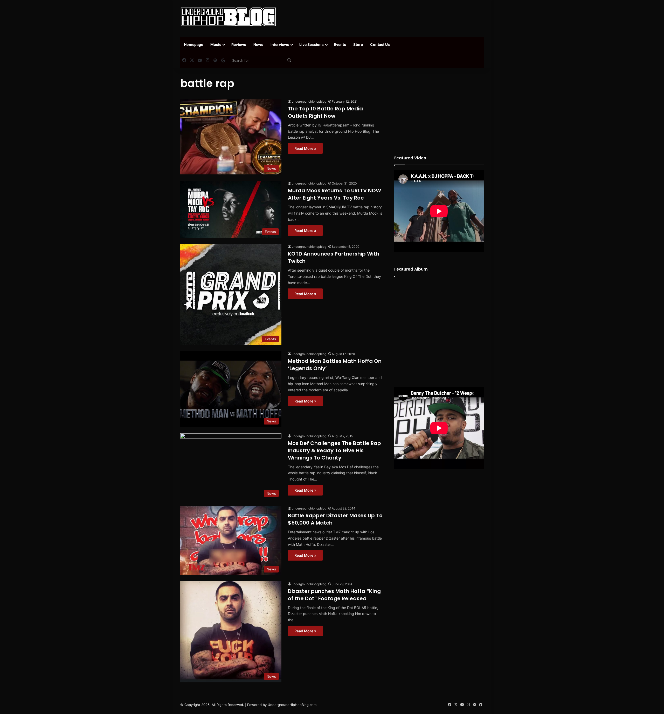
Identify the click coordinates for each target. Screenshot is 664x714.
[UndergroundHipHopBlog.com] (228, 16)
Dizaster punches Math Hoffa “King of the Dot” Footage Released (334, 595)
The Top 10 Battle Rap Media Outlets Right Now (325, 112)
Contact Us (380, 44)
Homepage (193, 44)
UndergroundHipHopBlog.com (292, 705)
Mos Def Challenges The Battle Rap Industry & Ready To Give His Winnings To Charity (334, 450)
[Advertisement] (383, 17)
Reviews (238, 44)
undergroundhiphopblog (309, 101)
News (258, 44)
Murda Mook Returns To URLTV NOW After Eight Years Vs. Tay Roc (334, 194)
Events (340, 44)
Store (358, 44)
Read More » (305, 148)
